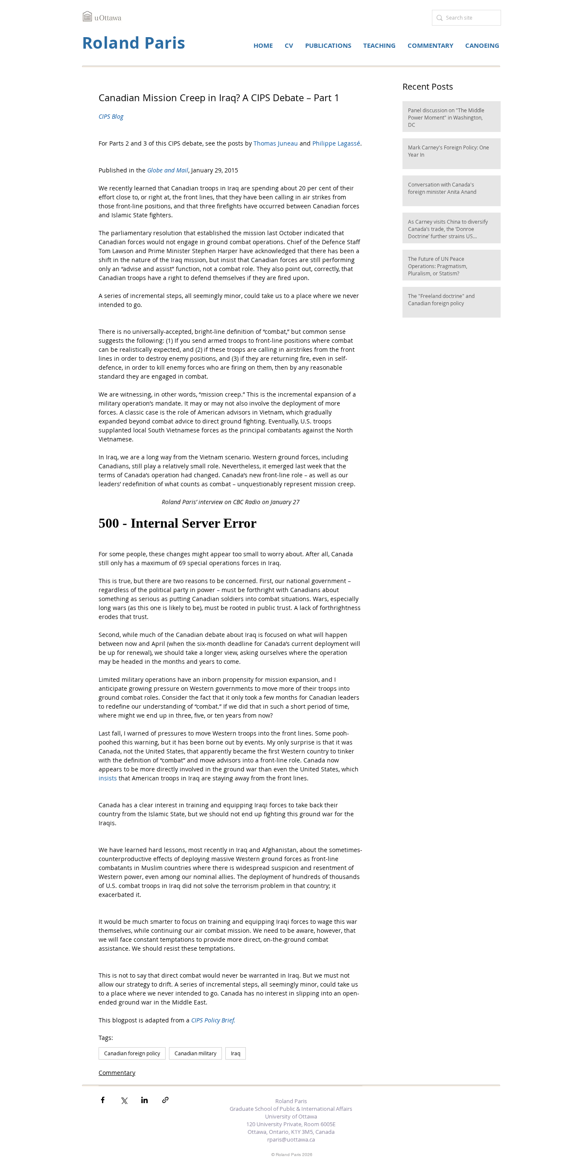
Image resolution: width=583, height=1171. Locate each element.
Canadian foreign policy (132, 1053)
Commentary (117, 1073)
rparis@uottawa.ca (291, 1139)
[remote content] (230, 523)
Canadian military (195, 1053)
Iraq (235, 1053)
